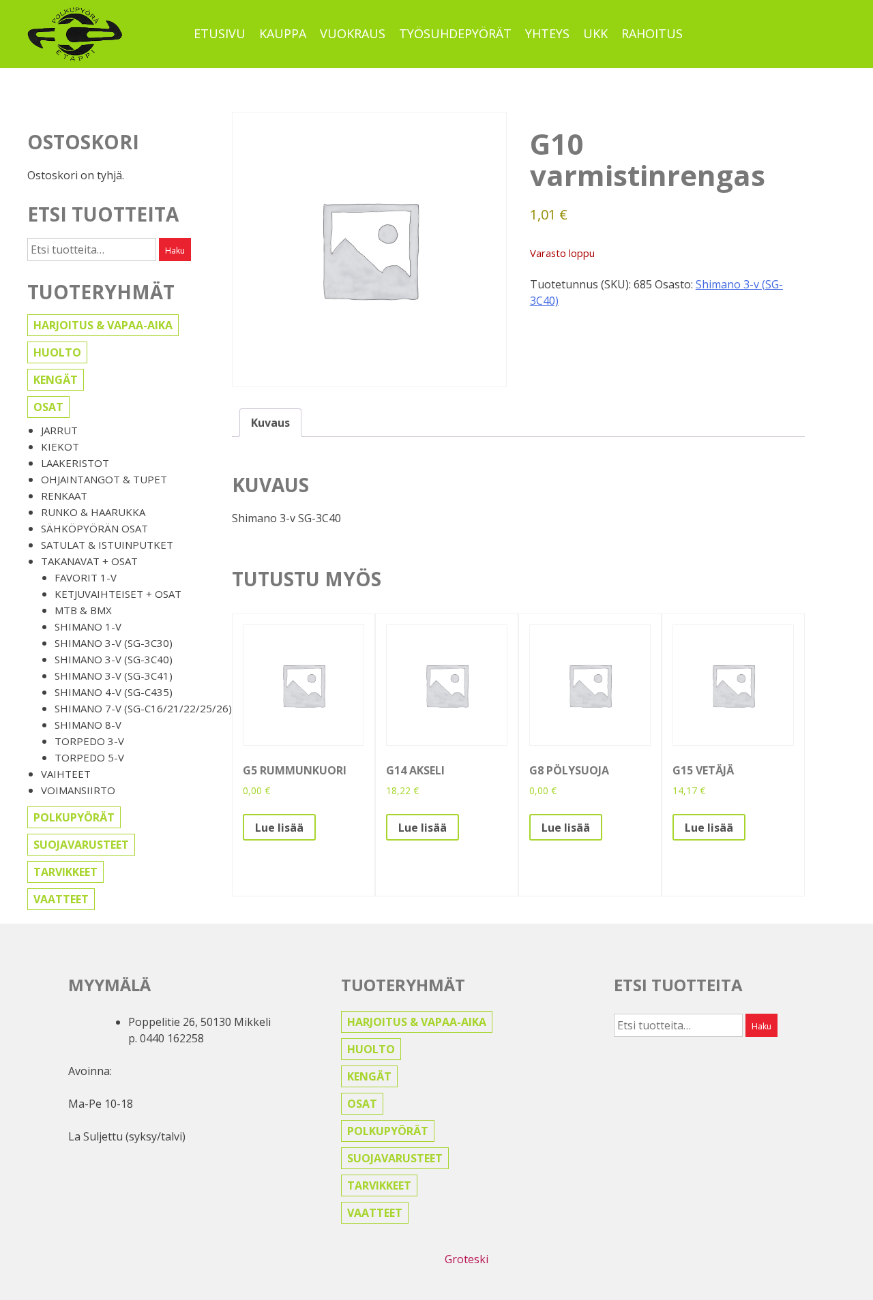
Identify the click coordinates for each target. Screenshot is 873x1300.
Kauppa (282, 33)
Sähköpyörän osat (94, 528)
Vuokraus (352, 33)
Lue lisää (279, 827)
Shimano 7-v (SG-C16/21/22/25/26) (143, 708)
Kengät (55, 379)
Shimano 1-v (88, 626)
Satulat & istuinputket (107, 544)
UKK (595, 33)
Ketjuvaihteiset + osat (118, 594)
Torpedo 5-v (89, 757)
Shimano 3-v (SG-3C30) (114, 643)
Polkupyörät (74, 817)
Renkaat (64, 495)
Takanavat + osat (89, 561)
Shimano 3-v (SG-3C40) (114, 659)
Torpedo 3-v (89, 741)
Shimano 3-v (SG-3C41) (114, 675)
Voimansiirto (78, 790)
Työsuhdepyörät (455, 33)
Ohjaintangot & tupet (104, 479)
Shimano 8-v (88, 724)
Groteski (466, 1259)
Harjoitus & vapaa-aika (103, 325)
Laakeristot (75, 463)
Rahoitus (652, 33)
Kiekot (60, 446)
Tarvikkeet (65, 871)
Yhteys (547, 33)
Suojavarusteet (81, 844)
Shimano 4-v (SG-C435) (114, 692)
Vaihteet (66, 774)
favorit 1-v (86, 577)
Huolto (57, 352)
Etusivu (220, 33)
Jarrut (59, 430)
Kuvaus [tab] (270, 422)
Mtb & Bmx (83, 610)
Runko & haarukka (93, 512)
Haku (175, 250)
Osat (48, 406)
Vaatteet (61, 899)
